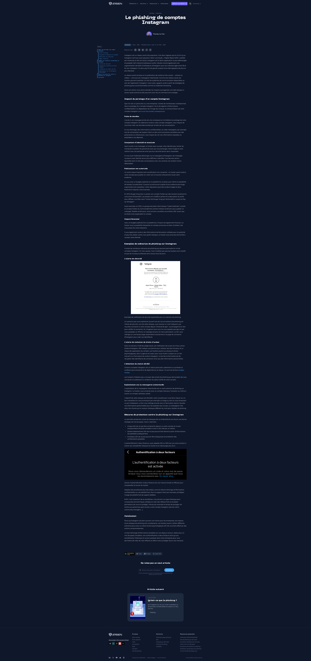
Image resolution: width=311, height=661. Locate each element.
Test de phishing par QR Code (188, 639)
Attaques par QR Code (162, 642)
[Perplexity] (150, 49)
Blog (152, 13)
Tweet (139, 553)
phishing (180, 55)
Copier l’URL (158, 553)
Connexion (197, 3)
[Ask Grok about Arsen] (116, 643)
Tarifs (133, 642)
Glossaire (134, 648)
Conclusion (101, 77)
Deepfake (158, 646)
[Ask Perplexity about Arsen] (113, 643)
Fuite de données (103, 52)
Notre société (136, 637)
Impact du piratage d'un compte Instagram (106, 50)
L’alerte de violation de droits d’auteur (108, 66)
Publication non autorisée (106, 56)
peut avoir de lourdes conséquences (151, 111)
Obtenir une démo (178, 3)
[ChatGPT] (135, 49)
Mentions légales (151, 657)
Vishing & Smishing (161, 644)
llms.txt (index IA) (162, 657)
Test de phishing (136, 651)
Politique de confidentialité (138, 657)
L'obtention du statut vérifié (107, 69)
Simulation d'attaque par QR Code (190, 642)
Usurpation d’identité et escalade (108, 54)
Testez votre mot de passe (187, 644)
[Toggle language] (190, 3)
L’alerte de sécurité (104, 63)
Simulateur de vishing (201, 72)
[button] (155, 464)
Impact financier (103, 58)
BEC (157, 639)
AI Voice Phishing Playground (188, 651)
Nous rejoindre (136, 639)
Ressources (153, 3)
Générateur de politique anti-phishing (190, 648)
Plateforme (132, 3)
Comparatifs (135, 644)
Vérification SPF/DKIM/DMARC (189, 637)
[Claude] (139, 49)
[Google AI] (142, 49)
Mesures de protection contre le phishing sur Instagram (107, 75)
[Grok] (146, 49)
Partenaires (164, 3)
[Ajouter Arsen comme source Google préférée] (129, 553)
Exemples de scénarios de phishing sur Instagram (108, 61)
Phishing (158, 13)
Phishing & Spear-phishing (163, 637)
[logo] (115, 3)
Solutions (143, 3)
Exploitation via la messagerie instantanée (107, 71)
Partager (148, 553)
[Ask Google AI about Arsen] (123, 643)
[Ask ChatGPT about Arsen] (110, 643)
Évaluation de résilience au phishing (190, 646)
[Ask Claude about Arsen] (120, 643)
